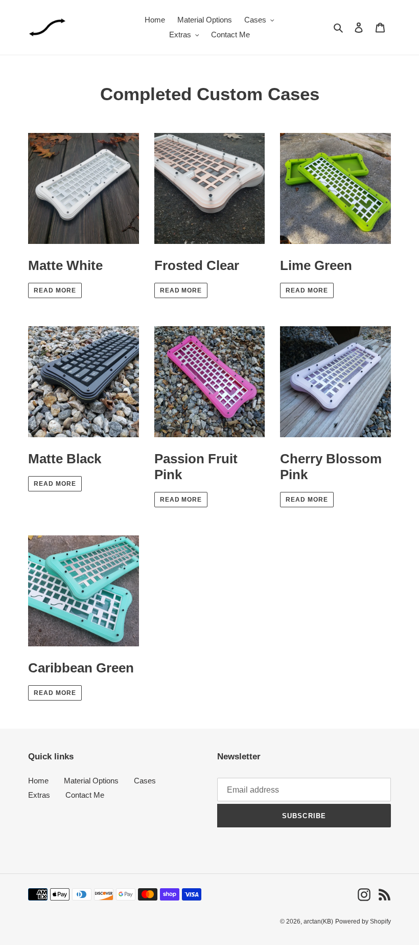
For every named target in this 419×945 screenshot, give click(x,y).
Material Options (91, 780)
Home (38, 780)
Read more (55, 290)
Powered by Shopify (363, 921)
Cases (145, 780)
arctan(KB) (318, 921)
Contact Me (84, 795)
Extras (39, 795)
